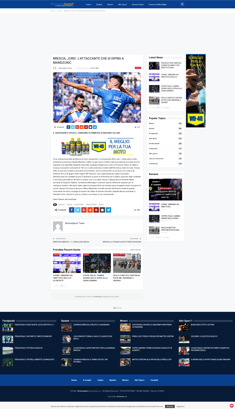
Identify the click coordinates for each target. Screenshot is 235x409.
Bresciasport (83, 391)
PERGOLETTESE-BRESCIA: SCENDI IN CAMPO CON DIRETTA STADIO (171, 65)
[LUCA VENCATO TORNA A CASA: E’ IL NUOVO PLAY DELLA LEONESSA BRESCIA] (66, 339)
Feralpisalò (153, 133)
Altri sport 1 (153, 154)
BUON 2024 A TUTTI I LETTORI (202, 325)
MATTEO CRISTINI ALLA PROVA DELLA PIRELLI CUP (151, 359)
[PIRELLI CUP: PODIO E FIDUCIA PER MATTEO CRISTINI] (125, 339)
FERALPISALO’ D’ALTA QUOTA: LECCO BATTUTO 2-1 (34, 325)
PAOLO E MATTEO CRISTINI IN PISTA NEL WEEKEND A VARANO (171, 100)
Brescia (69, 204)
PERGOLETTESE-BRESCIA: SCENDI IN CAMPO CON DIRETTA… (165, 194)
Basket (99, 4)
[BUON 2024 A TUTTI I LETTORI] (184, 327)
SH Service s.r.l (122, 396)
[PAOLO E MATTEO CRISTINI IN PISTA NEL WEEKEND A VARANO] (127, 263)
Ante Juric (62, 204)
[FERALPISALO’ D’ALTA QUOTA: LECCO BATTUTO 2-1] (8, 327)
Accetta (170, 406)
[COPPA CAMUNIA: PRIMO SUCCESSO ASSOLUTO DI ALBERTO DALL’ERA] (125, 351)
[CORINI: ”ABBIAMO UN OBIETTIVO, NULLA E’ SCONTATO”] (67, 263)
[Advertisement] (117, 34)
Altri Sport (122, 4)
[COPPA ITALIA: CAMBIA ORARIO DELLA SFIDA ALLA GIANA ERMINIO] (97, 263)
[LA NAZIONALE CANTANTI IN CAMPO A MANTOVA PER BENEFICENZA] (184, 351)
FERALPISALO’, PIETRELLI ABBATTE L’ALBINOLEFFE (34, 359)
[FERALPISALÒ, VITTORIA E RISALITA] (8, 351)
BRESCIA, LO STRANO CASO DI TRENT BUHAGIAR (122, 242)
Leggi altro (180, 406)
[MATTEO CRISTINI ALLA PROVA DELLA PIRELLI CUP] (125, 362)
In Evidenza (153, 164)
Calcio (88, 4)
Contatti (154, 380)
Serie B (101, 204)
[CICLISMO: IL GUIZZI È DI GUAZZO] (184, 339)
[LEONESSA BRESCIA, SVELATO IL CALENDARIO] (66, 327)
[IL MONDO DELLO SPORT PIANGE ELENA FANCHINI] (184, 362)
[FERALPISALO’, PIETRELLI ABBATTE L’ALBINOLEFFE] (8, 362)
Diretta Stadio (138, 4)
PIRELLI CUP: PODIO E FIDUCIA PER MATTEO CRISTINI (153, 336)
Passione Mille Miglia (158, 4)
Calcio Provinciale (156, 159)
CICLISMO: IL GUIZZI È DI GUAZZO (204, 336)
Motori (110, 4)
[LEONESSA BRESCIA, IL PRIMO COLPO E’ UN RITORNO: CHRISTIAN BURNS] (66, 362)
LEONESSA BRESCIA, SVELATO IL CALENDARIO (91, 325)
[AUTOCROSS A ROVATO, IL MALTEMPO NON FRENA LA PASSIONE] (125, 327)
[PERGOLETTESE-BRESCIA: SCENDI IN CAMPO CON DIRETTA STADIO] (154, 66)
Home (74, 380)
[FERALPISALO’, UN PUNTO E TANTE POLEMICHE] (8, 339)
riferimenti (98, 296)
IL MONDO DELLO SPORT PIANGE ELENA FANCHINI (210, 359)
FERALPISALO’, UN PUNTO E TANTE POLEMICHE (33, 336)
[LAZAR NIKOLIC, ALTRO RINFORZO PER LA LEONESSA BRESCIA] (66, 351)
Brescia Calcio (79, 204)
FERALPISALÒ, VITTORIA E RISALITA (28, 348)
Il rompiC (87, 380)
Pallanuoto (153, 148)
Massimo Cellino (91, 204)
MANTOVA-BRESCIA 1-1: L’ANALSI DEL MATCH (71, 242)
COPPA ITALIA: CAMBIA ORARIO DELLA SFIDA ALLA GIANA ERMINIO (171, 88)
